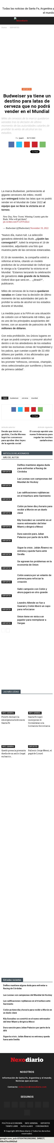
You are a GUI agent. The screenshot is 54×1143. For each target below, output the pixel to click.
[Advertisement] (27, 59)
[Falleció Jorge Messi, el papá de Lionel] (40, 739)
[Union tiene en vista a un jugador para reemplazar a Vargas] (8, 620)
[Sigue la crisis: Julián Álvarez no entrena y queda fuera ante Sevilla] (8, 551)
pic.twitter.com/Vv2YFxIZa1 (16, 222)
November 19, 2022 (39, 228)
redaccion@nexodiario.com (32, 1086)
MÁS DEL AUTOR (11, 457)
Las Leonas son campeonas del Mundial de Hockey (27, 995)
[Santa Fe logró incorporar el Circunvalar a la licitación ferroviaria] (40, 706)
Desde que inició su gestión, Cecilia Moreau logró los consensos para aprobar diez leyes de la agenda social (13, 437)
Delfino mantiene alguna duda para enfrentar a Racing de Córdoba (33, 468)
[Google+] (15, 1105)
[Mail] (30, 1105)
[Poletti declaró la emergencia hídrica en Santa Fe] (13, 706)
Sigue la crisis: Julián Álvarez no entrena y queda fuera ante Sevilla (34, 551)
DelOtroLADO (27, 1126)
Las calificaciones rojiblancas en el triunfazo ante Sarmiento (26, 1002)
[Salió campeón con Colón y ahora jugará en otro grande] (8, 592)
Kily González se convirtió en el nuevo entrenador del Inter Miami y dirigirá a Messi (34, 523)
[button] (50, 21)
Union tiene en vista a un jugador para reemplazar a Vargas (31, 620)
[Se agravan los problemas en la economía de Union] (8, 565)
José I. (21, 138)
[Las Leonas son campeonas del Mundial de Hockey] (8, 482)
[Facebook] (7, 1105)
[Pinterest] (38, 1105)
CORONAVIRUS (42, 1126)
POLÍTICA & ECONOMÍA (12, 1123)
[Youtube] (27, 1112)
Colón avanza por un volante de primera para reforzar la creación (34, 578)
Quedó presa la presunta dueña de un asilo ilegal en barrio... (13, 753)
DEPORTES (27, 89)
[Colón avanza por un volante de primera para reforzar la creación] (8, 578)
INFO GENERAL (8, 713)
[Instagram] (22, 1105)
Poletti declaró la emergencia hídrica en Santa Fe (13, 720)
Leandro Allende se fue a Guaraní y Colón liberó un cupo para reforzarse (33, 606)
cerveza (25, 398)
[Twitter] (46, 1105)
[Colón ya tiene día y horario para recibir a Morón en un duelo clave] (8, 510)
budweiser (14, 398)
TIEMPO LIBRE (12, 1126)
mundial (34, 398)
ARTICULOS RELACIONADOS (16, 453)
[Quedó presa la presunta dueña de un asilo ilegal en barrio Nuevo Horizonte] (13, 739)
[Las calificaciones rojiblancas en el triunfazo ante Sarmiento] (8, 496)
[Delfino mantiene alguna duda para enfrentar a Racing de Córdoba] (8, 468)
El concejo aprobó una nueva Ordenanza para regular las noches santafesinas (41, 436)
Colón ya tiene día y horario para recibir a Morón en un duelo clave (34, 509)
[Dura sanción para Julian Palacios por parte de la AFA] (8, 537)
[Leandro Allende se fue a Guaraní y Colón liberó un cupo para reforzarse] (8, 606)
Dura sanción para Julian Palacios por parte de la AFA (26, 1029)
